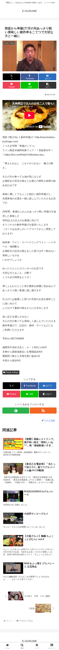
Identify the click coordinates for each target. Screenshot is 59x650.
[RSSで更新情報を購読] (43, 410)
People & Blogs (12, 372)
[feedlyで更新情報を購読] (15, 410)
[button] (47, 85)
